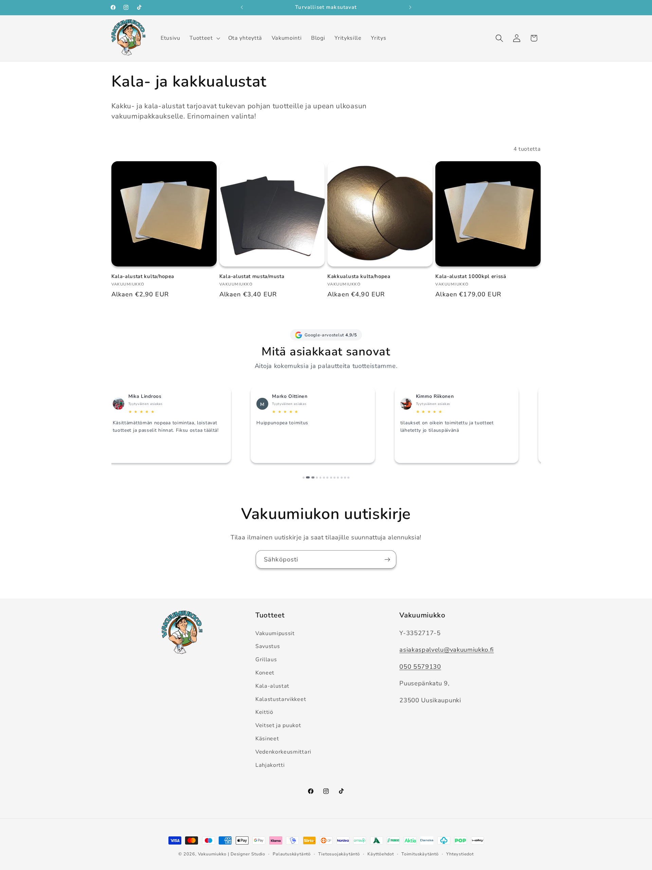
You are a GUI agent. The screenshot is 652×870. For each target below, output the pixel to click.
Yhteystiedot (460, 854)
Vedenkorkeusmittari (283, 752)
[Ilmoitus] (410, 7)
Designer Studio (248, 854)
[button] (204, 38)
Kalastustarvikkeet (280, 699)
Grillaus (266, 659)
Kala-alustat (272, 686)
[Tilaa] (387, 559)
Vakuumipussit (275, 633)
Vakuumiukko (212, 854)
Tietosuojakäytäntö (339, 854)
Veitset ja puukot (278, 725)
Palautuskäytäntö (292, 854)
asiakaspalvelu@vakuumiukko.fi (446, 649)
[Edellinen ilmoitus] (241, 7)
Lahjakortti (270, 765)
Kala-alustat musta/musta (252, 276)
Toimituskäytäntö (420, 854)
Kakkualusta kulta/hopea (359, 276)
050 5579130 (420, 666)
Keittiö (264, 712)
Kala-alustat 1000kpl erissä (470, 276)
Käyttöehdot (380, 854)
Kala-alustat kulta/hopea (143, 276)
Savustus (267, 646)
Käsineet (267, 738)
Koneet (264, 673)
